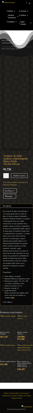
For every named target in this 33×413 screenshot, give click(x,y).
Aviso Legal (24, 393)
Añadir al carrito (19, 175)
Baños (11, 11)
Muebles (12, 22)
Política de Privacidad (11, 393)
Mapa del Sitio (17, 398)
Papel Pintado (25, 23)
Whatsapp (8, 196)
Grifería (24, 15)
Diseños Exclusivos (13, 16)
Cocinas (24, 11)
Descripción (7, 206)
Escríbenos (9, 190)
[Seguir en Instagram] (16, 405)
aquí (12, 297)
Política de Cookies (24, 396)
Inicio (3, 40)
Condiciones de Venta (9, 396)
